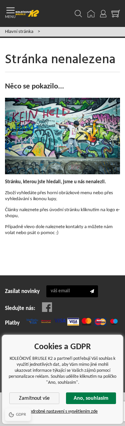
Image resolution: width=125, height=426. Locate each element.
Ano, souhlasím (91, 398)
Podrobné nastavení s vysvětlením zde (62, 411)
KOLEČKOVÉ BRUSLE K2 (27, 13)
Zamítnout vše (34, 398)
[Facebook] (47, 307)
